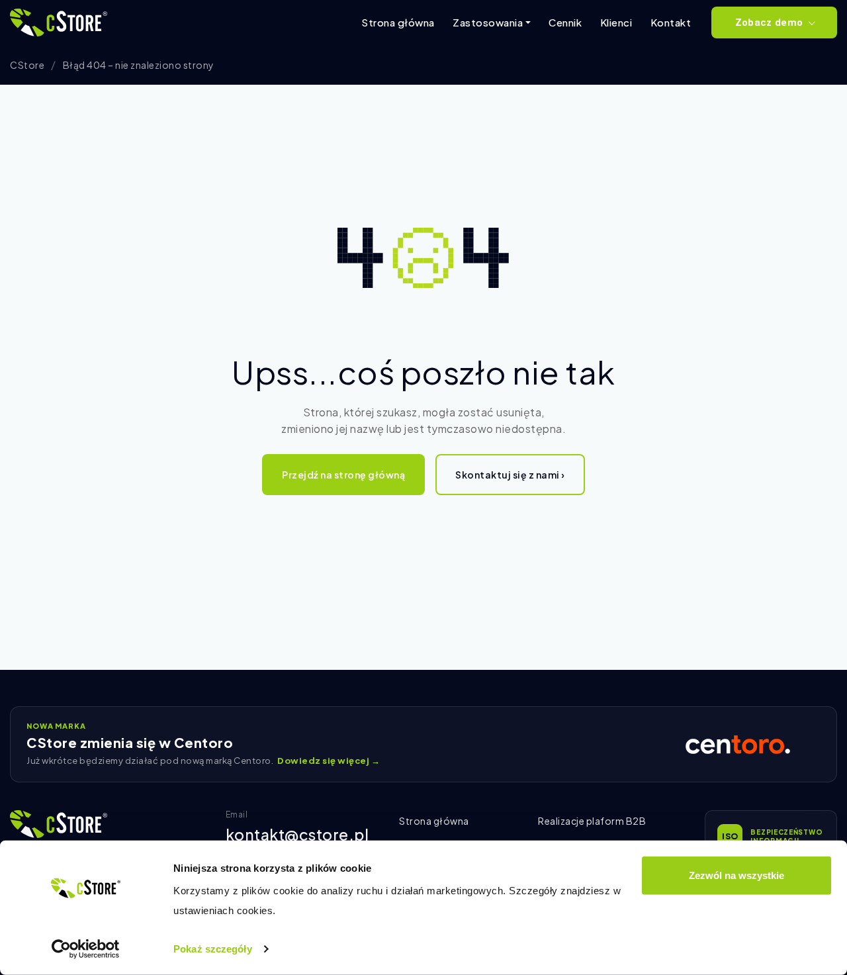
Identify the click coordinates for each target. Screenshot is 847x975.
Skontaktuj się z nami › (510, 475)
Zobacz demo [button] (769, 22)
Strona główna (398, 22)
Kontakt (670, 22)
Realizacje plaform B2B (592, 821)
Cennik (565, 22)
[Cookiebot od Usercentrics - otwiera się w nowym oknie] (86, 949)
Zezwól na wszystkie (736, 875)
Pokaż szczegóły (212, 948)
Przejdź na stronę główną (343, 475)
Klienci (616, 22)
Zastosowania (488, 22)
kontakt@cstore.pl (297, 834)
